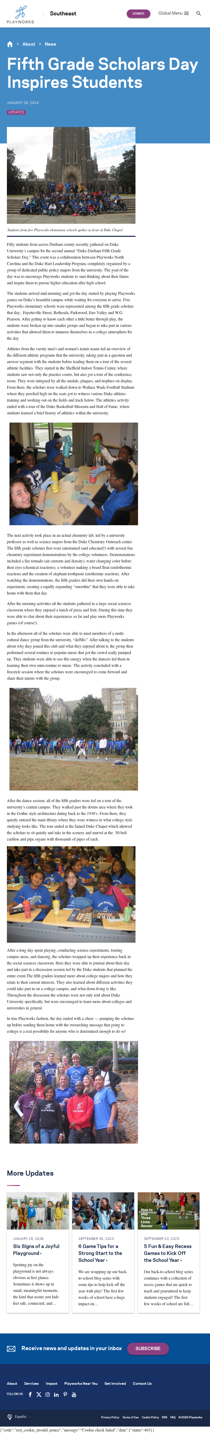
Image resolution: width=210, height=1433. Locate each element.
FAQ (172, 1418)
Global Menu (171, 13)
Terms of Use (130, 1418)
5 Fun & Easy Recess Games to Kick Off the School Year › (168, 1253)
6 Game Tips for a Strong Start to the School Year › (100, 1253)
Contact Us (142, 1384)
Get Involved (115, 1384)
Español (21, 1416)
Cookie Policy (150, 1418)
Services (31, 1384)
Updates (16, 112)
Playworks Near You (81, 1384)
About (29, 44)
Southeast (63, 13)
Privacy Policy (110, 1418)
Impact (51, 1384)
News (50, 44)
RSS (164, 1418)
